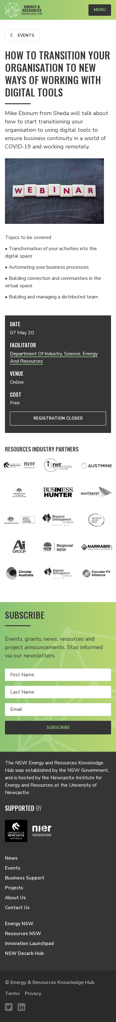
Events (25, 35)
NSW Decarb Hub (24, 953)
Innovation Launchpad (29, 943)
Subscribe (58, 727)
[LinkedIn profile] (21, 1007)
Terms (12, 993)
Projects (14, 888)
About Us (15, 898)
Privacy (33, 993)
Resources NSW (23, 933)
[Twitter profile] (9, 1007)
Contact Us (17, 907)
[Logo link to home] (23, 10)
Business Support (24, 878)
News (11, 858)
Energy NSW (19, 924)
